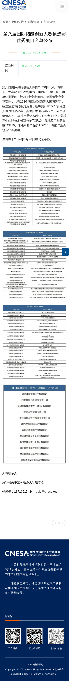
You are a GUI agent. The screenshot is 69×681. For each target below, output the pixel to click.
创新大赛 (34, 21)
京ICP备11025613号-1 (47, 674)
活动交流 (18, 21)
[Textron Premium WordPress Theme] (32, 553)
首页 (5, 21)
